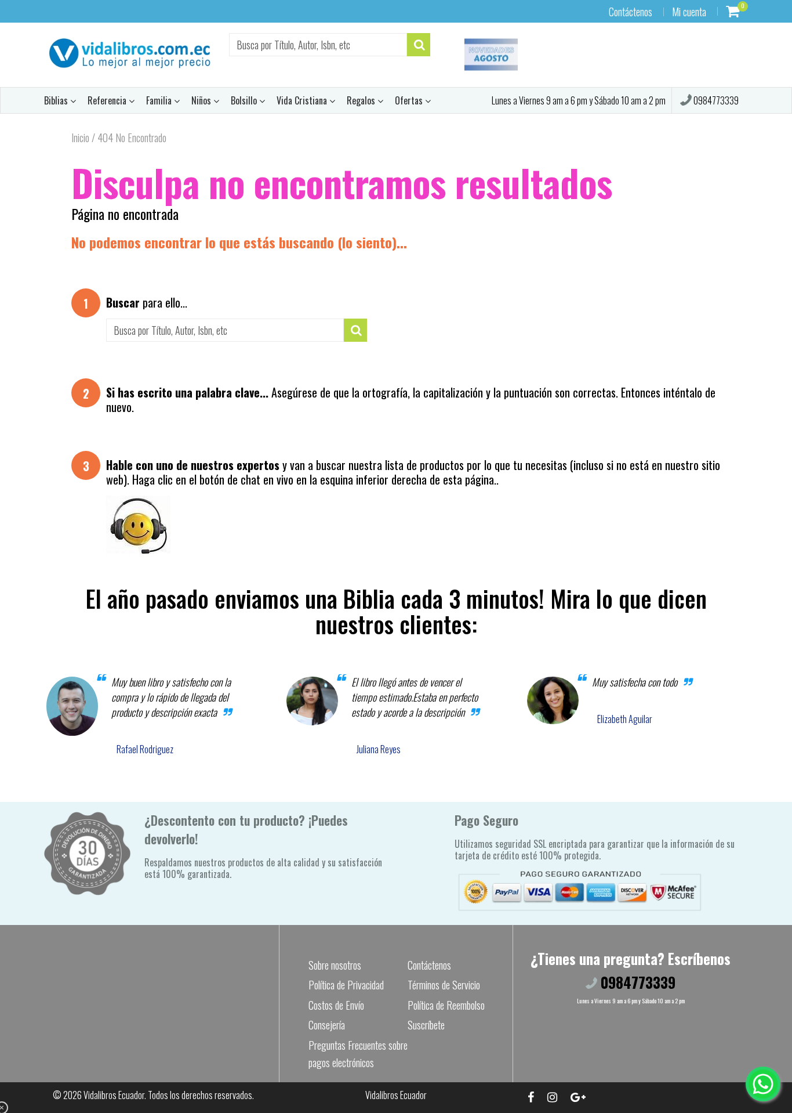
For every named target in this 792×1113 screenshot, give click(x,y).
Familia (160, 100)
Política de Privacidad (346, 984)
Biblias (57, 100)
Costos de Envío (336, 1005)
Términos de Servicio (444, 984)
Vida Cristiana (303, 100)
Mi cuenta (689, 11)
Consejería (326, 1024)
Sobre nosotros (334, 965)
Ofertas (410, 100)
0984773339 (715, 100)
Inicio (80, 137)
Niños (202, 100)
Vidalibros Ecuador (113, 1095)
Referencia (108, 100)
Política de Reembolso (446, 1005)
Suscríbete (426, 1024)
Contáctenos (630, 11)
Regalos (362, 100)
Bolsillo (245, 100)
